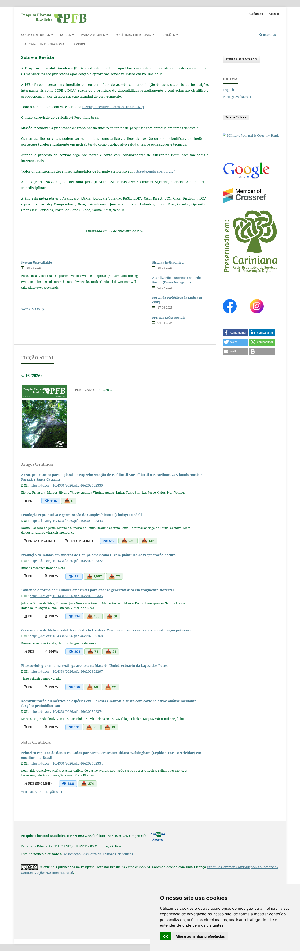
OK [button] (165, 936)
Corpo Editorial (36, 35)
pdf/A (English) (41, 541)
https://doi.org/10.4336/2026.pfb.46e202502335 (66, 596)
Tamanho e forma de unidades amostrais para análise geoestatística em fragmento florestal (97, 590)
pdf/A (53, 576)
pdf (30, 500)
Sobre (65, 35)
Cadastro (256, 13)
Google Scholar (236, 117)
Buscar (269, 35)
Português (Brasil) (237, 96)
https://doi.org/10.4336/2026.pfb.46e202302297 (66, 671)
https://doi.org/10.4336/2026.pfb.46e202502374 (66, 711)
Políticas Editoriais (133, 35)
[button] (235, 332)
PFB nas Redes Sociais (168, 317)
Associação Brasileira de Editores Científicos (98, 854)
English (228, 89)
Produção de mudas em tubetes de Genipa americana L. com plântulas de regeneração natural (99, 555)
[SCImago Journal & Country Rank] (251, 135)
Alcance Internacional (45, 44)
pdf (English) (81, 541)
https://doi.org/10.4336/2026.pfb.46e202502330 (66, 485)
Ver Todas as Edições (39, 792)
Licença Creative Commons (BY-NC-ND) (113, 107)
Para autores (93, 35)
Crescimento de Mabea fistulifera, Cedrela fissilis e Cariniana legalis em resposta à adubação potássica (106, 630)
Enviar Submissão (241, 59)
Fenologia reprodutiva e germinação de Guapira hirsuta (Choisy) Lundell (81, 515)
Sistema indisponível (168, 262)
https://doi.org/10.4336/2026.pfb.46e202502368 (66, 636)
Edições (168, 35)
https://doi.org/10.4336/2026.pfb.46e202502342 (66, 520)
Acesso (274, 13)
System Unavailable (36, 262)
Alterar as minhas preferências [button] (200, 936)
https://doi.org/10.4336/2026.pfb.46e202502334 (66, 763)
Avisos (79, 44)
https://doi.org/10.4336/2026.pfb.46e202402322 (66, 561)
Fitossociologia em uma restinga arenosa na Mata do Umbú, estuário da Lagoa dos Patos (94, 665)
